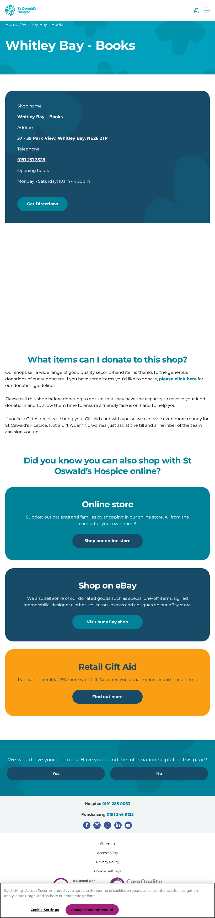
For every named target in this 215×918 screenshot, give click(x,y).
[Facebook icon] (86, 825)
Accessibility (107, 853)
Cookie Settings (107, 871)
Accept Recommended (92, 910)
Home (11, 24)
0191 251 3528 (31, 159)
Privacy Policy (107, 862)
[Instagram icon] (97, 825)
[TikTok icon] (107, 825)
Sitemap (107, 843)
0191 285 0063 (116, 803)
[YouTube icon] (128, 825)
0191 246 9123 (120, 814)
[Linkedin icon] (118, 825)
